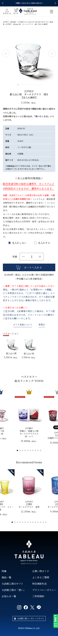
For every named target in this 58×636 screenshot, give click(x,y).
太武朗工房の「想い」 (14, 590)
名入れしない (19, 242)
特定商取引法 (39, 583)
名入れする (44, 242)
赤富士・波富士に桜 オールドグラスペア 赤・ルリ (29, 432)
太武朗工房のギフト (12, 583)
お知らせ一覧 (9, 596)
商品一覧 (6, 577)
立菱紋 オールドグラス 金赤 (29, 504)
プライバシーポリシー (44, 590)
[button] (3, 3)
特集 (4, 571)
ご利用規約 (38, 596)
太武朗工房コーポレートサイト (30, 618)
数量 (15, 256)
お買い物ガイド (40, 571)
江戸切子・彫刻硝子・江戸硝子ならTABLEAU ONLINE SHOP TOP (26, 22)
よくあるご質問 (40, 577)
